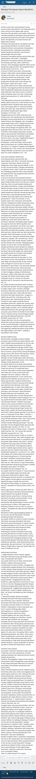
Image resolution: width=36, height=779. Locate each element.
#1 (34, 24)
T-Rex (4, 12)
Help (31, 772)
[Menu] (2, 2)
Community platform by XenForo (17, 777)
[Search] (34, 2)
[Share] (31, 24)
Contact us (4, 772)
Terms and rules (14, 772)
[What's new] (30, 2)
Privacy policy (24, 772)
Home (3, 773)
